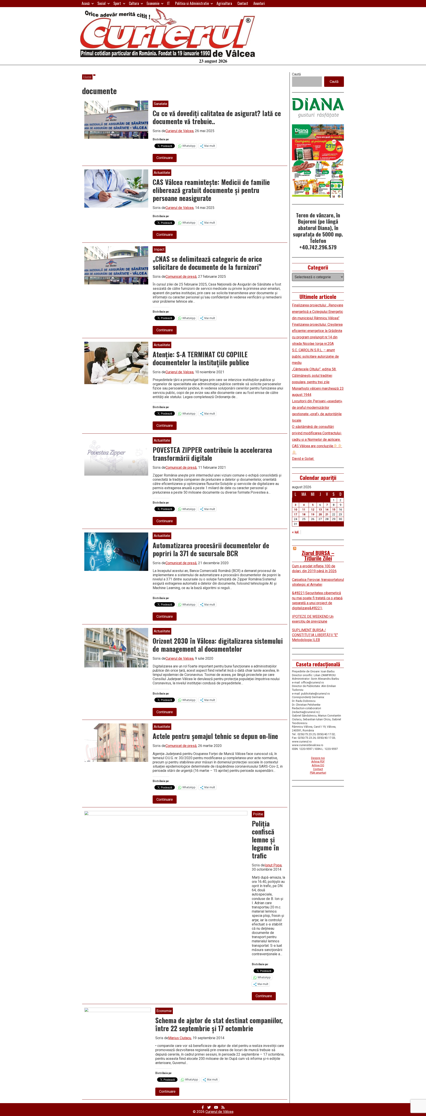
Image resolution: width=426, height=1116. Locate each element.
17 (295, 514)
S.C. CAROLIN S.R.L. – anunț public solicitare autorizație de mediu (315, 356)
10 (295, 509)
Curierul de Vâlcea (219, 1112)
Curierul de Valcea (179, 131)
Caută (296, 74)
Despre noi (318, 758)
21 (326, 514)
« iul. (295, 532)
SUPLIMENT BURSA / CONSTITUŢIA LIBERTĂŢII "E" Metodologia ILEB (315, 635)
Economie (153, 3)
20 (320, 514)
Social (101, 3)
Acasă (86, 3)
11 (303, 509)
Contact (242, 3)
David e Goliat (303, 459)
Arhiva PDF (318, 761)
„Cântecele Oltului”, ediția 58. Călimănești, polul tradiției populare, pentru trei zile (314, 375)
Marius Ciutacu (179, 1038)
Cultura (134, 3)
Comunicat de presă (181, 276)
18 (303, 514)
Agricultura (224, 3)
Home (87, 76)
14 (326, 509)
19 (312, 514)
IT (168, 3)
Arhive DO (318, 765)
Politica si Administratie (192, 3)
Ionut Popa (273, 865)
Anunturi (259, 3)
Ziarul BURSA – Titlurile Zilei (318, 555)
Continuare (166, 158)
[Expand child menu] (92, 3)
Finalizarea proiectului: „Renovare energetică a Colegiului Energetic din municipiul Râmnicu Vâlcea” (317, 311)
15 (333, 509)
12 (312, 509)
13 (320, 509)
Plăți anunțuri (318, 772)
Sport (117, 3)
